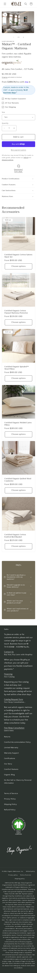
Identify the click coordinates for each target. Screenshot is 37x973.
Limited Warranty (11, 748)
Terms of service (25, 875)
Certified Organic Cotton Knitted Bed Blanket (15, 536)
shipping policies (7, 160)
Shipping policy (20, 878)
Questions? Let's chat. (18, 170)
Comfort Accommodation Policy (17, 742)
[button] (5, 4)
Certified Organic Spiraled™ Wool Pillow (16, 368)
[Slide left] (13, 37)
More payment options (18, 150)
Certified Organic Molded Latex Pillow (18, 424)
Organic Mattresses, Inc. (16, 871)
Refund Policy (9, 810)
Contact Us (9, 652)
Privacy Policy (10, 799)
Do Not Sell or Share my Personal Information (17, 781)
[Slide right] (23, 37)
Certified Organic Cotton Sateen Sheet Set (18, 256)
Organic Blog (9, 775)
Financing (8, 674)
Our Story (8, 764)
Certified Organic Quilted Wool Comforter (17, 480)
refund (26, 157)
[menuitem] (18, 737)
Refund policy (30, 871)
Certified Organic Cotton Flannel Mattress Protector (16, 312)
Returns (7, 737)
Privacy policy (13, 875)
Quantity (5, 123)
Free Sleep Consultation (14, 728)
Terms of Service (11, 793)
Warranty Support (11, 753)
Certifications (9, 758)
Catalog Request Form (13, 699)
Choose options (18, 266)
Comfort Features (11, 769)
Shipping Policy (10, 804)
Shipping (4, 77)
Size (3, 112)
